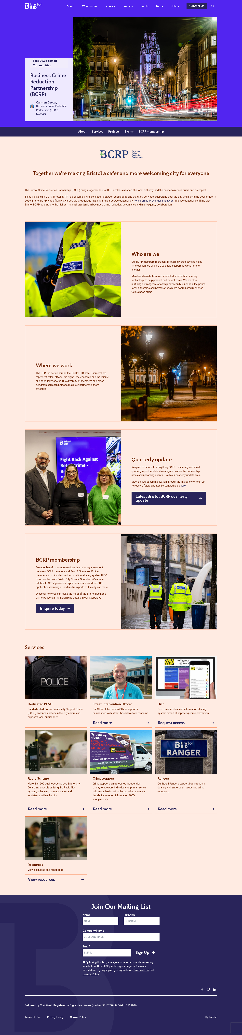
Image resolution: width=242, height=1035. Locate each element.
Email (86, 946)
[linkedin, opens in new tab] (214, 989)
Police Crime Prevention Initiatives (154, 200)
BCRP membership (151, 131)
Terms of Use (141, 970)
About (70, 6)
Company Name (93, 931)
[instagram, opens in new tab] (208, 989)
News (159, 6)
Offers (175, 6)
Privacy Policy (91, 974)
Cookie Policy (78, 1017)
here (183, 485)
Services (110, 6)
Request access (171, 722)
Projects (128, 6)
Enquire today (52, 608)
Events (144, 6)
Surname (130, 915)
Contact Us (196, 6)
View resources (41, 879)
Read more (102, 722)
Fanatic (213, 1017)
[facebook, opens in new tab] (202, 989)
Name (87, 915)
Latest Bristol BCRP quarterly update (162, 498)
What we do (89, 6)
